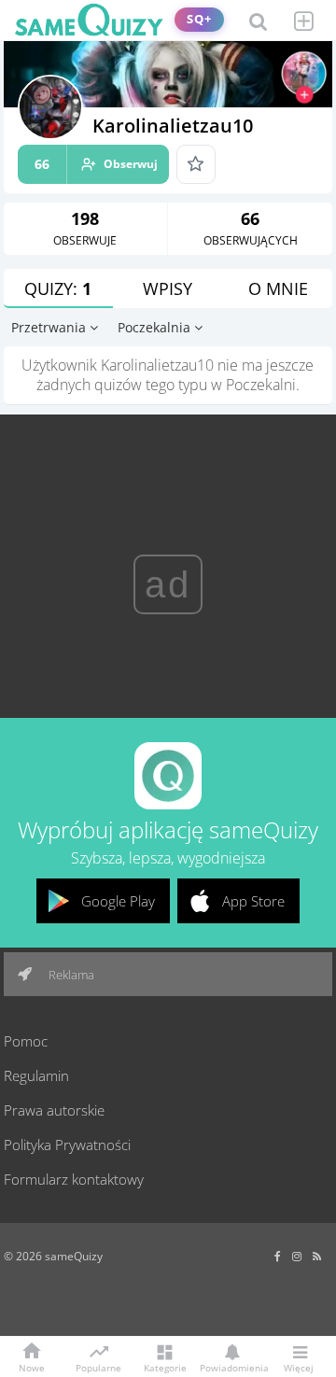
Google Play (118, 901)
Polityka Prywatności (67, 1144)
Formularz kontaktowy (74, 1179)
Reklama (70, 974)
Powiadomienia (231, 1366)
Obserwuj (96, 164)
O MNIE (278, 288)
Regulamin (36, 1075)
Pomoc (26, 1041)
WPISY (167, 288)
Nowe (32, 1366)
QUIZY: (57, 288)
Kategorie (165, 1366)
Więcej (299, 1366)
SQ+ (199, 19)
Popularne (98, 1366)
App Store (253, 901)
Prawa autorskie (54, 1110)
